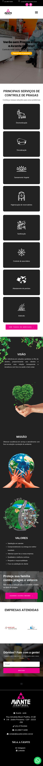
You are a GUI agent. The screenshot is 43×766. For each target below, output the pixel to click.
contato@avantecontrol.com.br (29, 1)
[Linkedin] (30, 4)
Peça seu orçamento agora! (21, 52)
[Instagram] (27, 4)
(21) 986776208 (8, 1)
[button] (36, 12)
